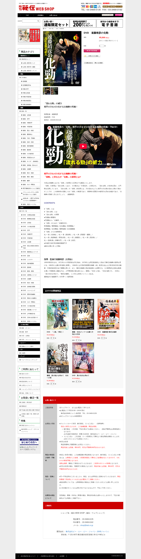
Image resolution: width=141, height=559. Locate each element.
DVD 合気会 (27, 222)
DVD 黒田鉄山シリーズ (30, 252)
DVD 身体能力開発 (29, 286)
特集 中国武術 (27, 97)
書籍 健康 (26, 180)
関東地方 (24, 406)
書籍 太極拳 (27, 169)
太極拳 (23, 353)
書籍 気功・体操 (28, 173)
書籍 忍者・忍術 (28, 142)
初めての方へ (25, 374)
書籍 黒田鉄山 (27, 134)
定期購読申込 (27, 85)
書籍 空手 (26, 119)
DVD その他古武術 (29, 306)
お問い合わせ (53, 15)
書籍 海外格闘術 (28, 146)
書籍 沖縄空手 (27, 123)
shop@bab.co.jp (86, 525)
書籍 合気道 (27, 115)
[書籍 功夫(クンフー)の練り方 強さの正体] (83, 314)
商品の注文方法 (26, 377)
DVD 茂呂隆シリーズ (29, 310)
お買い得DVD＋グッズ (29, 71)
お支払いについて (26, 385)
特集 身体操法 (27, 104)
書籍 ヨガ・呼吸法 (29, 184)
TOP (27, 15)
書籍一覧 (24, 111)
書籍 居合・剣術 (28, 130)
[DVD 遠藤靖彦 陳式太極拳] (108, 314)
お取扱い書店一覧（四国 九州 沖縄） (30, 415)
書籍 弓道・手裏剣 (29, 138)
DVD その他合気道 (29, 226)
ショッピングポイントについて (30, 389)
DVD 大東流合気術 (29, 215)
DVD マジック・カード (28, 339)
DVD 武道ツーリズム (29, 321)
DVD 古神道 (25, 336)
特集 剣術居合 (27, 100)
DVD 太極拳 (27, 279)
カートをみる (118, 15)
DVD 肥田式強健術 (29, 294)
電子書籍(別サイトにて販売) (31, 188)
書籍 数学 (24, 332)
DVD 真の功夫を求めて (80, 375)
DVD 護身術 (27, 267)
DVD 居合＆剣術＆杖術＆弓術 (31, 247)
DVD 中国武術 (60, 28)
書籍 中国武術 (27, 126)
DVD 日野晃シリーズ (29, 275)
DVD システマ (27, 259)
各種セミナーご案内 (27, 346)
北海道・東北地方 (26, 402)
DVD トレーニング (29, 290)
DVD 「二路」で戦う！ (55, 332)
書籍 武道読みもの (29, 157)
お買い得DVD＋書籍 (29, 67)
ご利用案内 (40, 15)
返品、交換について (27, 393)
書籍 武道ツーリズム (29, 204)
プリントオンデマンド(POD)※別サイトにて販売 (31, 193)
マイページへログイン (107, 15)
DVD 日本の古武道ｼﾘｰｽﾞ (30, 317)
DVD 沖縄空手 (27, 234)
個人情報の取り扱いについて (28, 556)
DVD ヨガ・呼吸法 (29, 302)
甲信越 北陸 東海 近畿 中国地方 (30, 410)
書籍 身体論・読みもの (30, 165)
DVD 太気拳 (27, 242)
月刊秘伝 (24, 77)
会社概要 (62, 556)
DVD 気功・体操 (28, 283)
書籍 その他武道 (28, 153)
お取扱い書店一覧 (30, 398)
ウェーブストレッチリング (29, 360)
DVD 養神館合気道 (29, 219)
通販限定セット (26, 59)
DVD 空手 (26, 230)
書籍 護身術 (27, 150)
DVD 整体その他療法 (29, 298)
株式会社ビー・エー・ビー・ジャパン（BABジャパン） (88, 531)
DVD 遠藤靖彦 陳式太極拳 (107, 332)
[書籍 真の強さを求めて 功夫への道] (58, 357)
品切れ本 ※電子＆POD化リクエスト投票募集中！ (31, 199)
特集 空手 (26, 89)
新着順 (25, 81)
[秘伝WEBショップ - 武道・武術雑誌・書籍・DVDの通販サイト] (36, 10)
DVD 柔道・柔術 (28, 271)
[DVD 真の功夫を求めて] (83, 357)
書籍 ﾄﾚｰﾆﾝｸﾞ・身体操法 (30, 161)
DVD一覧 (51, 28)
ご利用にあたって (30, 369)
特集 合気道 (26, 93)
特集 (23, 421)
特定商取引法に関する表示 (47, 556)
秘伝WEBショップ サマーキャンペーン (30, 430)
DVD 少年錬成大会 (29, 313)
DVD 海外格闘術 (28, 263)
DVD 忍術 (26, 256)
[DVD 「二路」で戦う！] (58, 314)
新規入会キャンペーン (28, 425)
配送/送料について (26, 381)
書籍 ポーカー (26, 328)
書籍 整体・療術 (28, 177)
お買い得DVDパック (29, 63)
